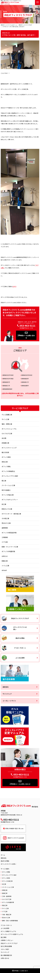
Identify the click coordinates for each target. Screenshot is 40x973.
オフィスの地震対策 (8, 551)
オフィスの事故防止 (8, 471)
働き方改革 (5, 452)
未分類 (4, 438)
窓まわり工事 (6, 523)
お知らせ (5, 556)
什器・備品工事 (6, 914)
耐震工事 (5, 561)
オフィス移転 (6, 466)
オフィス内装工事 (8, 495)
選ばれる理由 (20, 638)
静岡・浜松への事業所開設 (10, 921)
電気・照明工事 (7, 424)
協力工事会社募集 (6, 946)
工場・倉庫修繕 (6, 896)
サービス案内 (5, 869)
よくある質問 (20, 658)
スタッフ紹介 (5, 949)
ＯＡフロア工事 (7, 433)
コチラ (14, 286)
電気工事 (4, 905)
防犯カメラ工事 (7, 509)
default (4, 570)
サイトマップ (7, 694)
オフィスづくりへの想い (20, 628)
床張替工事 (5, 443)
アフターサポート (20, 648)
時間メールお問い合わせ (26, 336)
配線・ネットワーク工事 (10, 547)
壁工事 (4, 481)
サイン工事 (5, 419)
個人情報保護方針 (6, 955)
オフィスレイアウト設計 (10, 476)
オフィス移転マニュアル (8, 931)
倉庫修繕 (5, 528)
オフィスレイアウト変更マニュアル (12, 934)
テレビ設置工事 (7, 414)
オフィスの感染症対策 (9, 532)
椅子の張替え (6, 490)
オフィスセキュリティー (10, 499)
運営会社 (6, 687)
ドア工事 (5, 542)
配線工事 (4, 893)
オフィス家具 (6, 457)
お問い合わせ (5, 958)
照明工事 (4, 890)
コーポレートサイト (9, 701)
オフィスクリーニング (9, 448)
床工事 (4, 504)
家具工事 (5, 462)
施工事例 (3, 937)
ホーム (3, 855)
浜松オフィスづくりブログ (20, 618)
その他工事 (5, 518)
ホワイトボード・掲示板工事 (11, 514)
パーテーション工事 (8, 485)
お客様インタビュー (7, 940)
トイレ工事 (5, 565)
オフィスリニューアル (9, 429)
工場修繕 (5, 537)
